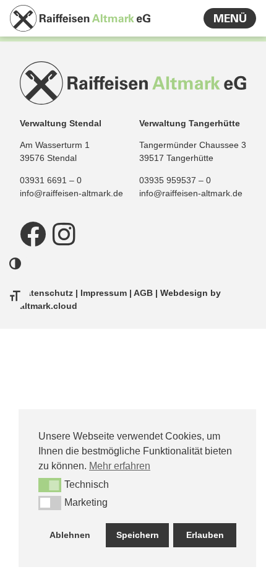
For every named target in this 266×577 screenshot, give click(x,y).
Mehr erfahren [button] (119, 466)
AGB (143, 293)
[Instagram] (64, 234)
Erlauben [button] (205, 535)
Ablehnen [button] (69, 535)
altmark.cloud (48, 306)
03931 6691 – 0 (51, 180)
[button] (49, 485)
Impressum (103, 293)
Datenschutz (46, 293)
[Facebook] (33, 234)
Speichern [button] (137, 535)
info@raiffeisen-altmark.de (71, 193)
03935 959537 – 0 (175, 180)
